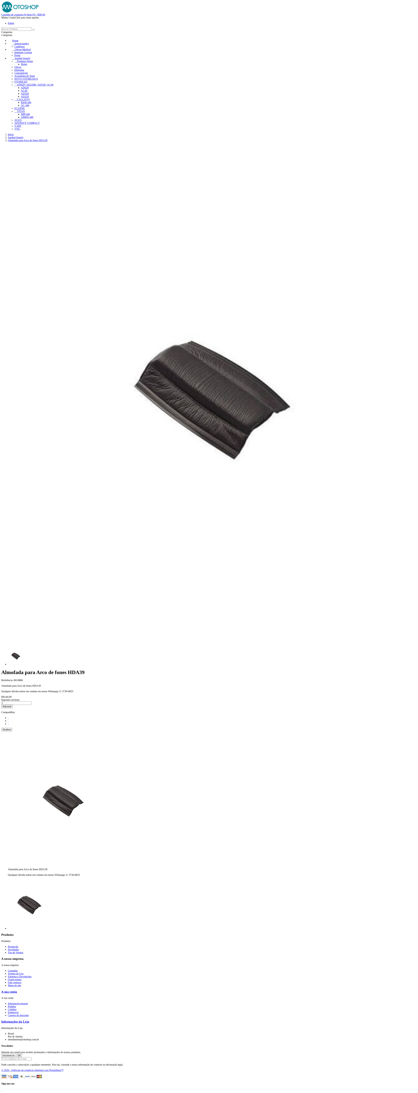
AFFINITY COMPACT (27, 123)
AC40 (24, 90)
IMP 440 (25, 114)
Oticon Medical (23, 49)
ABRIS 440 (27, 117)
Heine (24, 64)
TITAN (21, 111)
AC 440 (25, 105)
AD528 (25, 93)
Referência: (7, 680)
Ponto (17, 55)
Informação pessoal (18, 1003)
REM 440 (26, 102)
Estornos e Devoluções (20, 976)
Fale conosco (14, 982)
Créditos (12, 1009)
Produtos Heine (25, 61)
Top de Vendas (15, 952)
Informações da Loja (15, 1021)
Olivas (17, 67)
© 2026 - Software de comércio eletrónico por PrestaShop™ (32, 1070)
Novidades (13, 949)
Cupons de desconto (18, 1015)
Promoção (13, 946)
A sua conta (9, 991)
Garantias (13, 970)
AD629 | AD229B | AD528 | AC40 (35, 84)
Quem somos (14, 979)
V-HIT (17, 126)
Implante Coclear (23, 52)
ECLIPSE (19, 108)
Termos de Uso (16, 973)
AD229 (25, 96)
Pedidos (12, 1006)
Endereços (13, 1012)
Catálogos (19, 46)
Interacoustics (22, 43)
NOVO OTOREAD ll (26, 78)
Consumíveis (21, 73)
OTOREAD (20, 81)
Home (15, 40)
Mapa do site (14, 985)
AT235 (18, 120)
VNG (17, 128)
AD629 (25, 87)
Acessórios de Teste (24, 76)
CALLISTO (23, 99)
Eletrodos (19, 70)
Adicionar (7, 706)
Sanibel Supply (22, 58)
